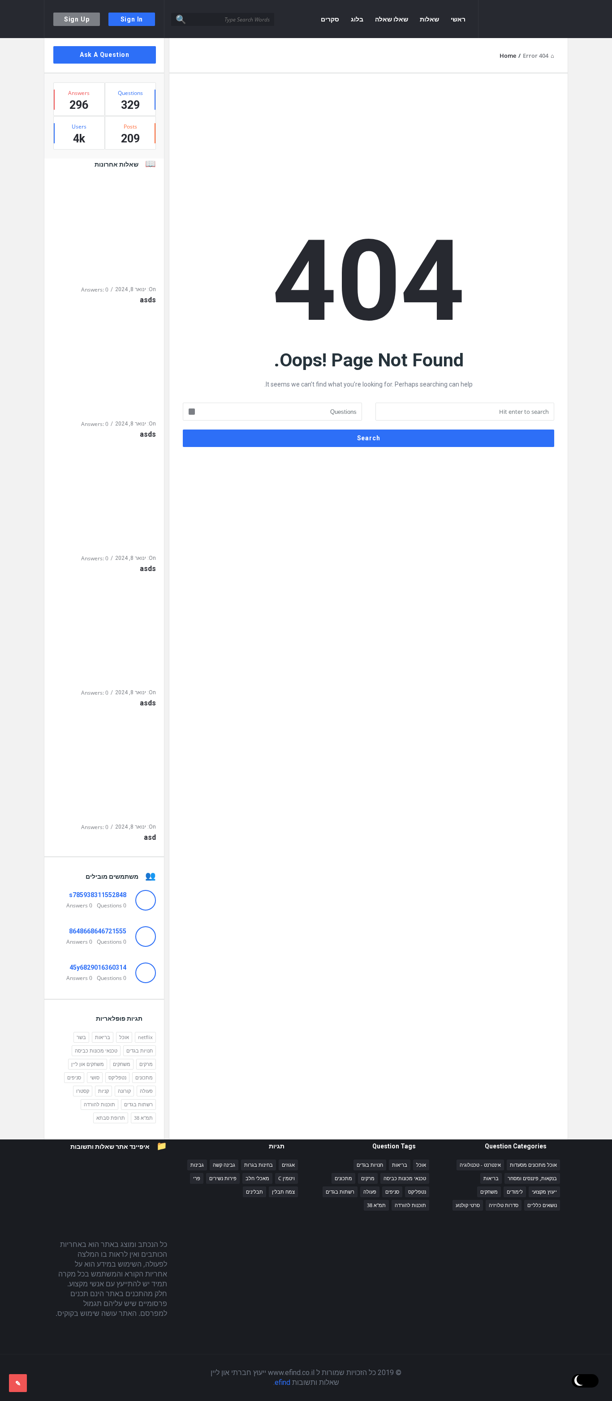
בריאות (102, 1037)
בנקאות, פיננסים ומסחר (532, 1178)
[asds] (104, 231)
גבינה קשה (224, 1164)
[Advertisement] (368, 149)
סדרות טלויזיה (503, 1205)
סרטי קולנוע (468, 1205)
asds (148, 300)
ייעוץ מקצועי (544, 1191)
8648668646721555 (97, 931)
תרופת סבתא (110, 1117)
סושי (94, 1077)
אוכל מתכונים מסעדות (533, 1164)
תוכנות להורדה (99, 1104)
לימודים (515, 1191)
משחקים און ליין (87, 1064)
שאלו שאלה (391, 19)
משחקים (121, 1064)
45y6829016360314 (97, 967)
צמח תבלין (283, 1191)
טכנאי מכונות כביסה (96, 1050)
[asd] (104, 768)
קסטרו (82, 1090)
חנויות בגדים (139, 1050)
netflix (145, 1037)
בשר (81, 1037)
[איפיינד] (523, 19)
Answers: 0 (94, 289)
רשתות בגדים (138, 1104)
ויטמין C (286, 1178)
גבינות (197, 1164)
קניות (103, 1090)
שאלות (429, 19)
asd (150, 837)
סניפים (74, 1077)
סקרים (330, 19)
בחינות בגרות (258, 1164)
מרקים (146, 1064)
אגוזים (288, 1164)
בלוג (357, 19)
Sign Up (77, 19)
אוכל (124, 1037)
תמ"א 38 (143, 1117)
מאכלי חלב (257, 1178)
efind (282, 1382)
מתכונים (144, 1077)
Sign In (132, 19)
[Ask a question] (18, 1383)
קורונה (124, 1090)
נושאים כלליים (542, 1205)
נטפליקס (117, 1077)
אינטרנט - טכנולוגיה (480, 1164)
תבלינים (254, 1191)
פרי (196, 1178)
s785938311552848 (97, 894)
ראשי (458, 19)
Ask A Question (104, 54)
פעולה (146, 1090)
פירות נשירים (223, 1178)
